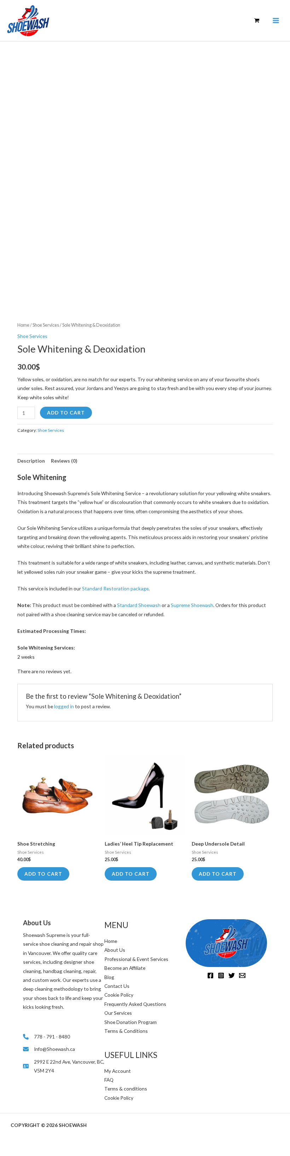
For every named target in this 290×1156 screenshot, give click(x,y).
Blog (109, 977)
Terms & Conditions (126, 1031)
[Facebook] (210, 975)
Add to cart (66, 413)
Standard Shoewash (139, 605)
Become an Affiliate (124, 968)
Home (23, 325)
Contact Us (116, 986)
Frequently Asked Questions (135, 1004)
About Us (114, 950)
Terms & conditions (125, 1089)
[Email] (242, 975)
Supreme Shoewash (192, 605)
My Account (117, 1071)
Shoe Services (46, 325)
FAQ (109, 1080)
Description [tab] (31, 461)
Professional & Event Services (136, 959)
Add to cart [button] (43, 874)
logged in (64, 706)
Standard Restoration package (115, 588)
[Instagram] (221, 975)
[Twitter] (231, 975)
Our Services (118, 1013)
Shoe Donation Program (130, 1022)
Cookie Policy (118, 995)
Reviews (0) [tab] (64, 461)
